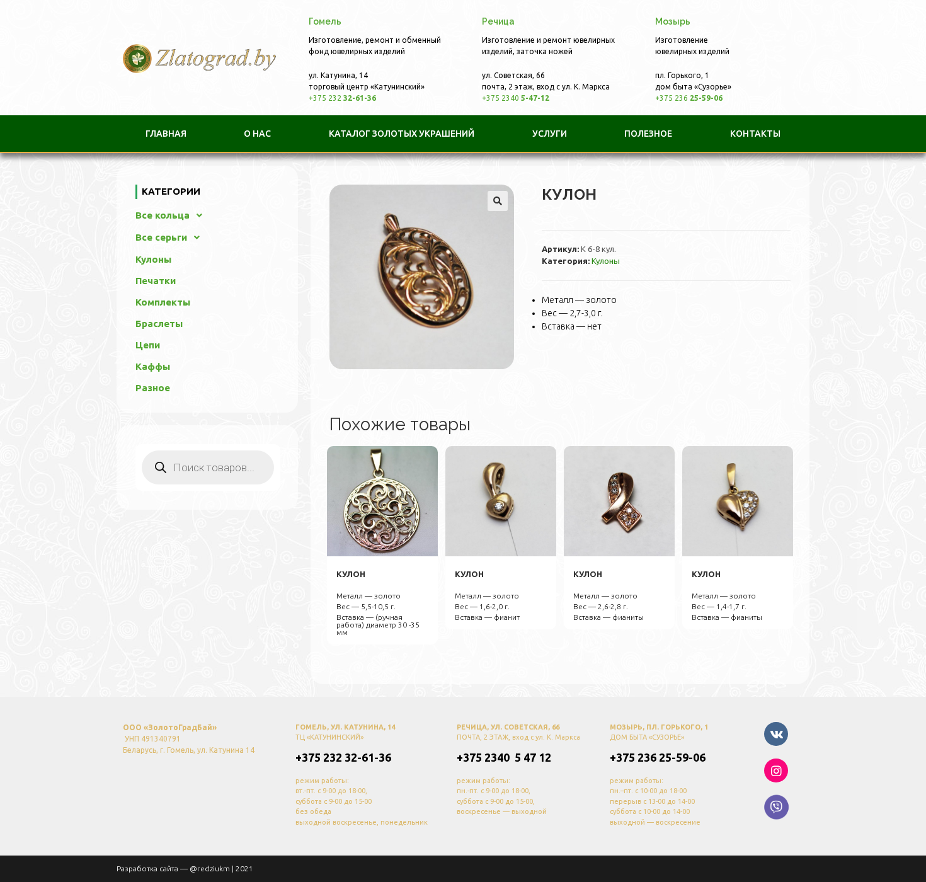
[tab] (322, 21)
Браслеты (159, 323)
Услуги (549, 134)
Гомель (325, 21)
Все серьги (161, 237)
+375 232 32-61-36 (343, 757)
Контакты (755, 134)
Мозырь (672, 21)
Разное (152, 387)
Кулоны (606, 260)
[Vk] (776, 734)
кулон (350, 574)
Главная (166, 134)
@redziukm (210, 868)
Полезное (648, 134)
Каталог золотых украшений (401, 134)
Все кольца (162, 215)
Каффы (152, 366)
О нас (257, 134)
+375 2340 (515, 98)
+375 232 (342, 98)
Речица (498, 21)
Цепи (147, 345)
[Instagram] (776, 770)
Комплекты (162, 302)
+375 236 (689, 98)
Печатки (155, 280)
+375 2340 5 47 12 (504, 757)
